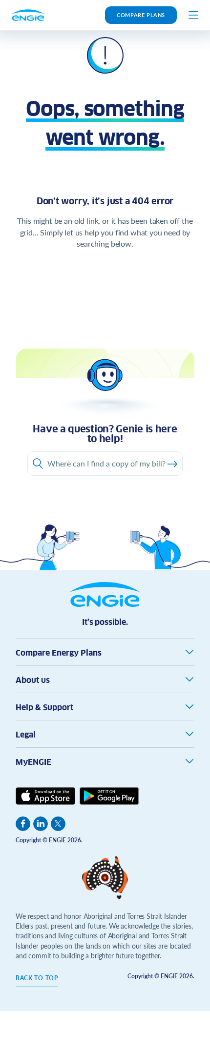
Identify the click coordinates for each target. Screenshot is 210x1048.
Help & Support (44, 707)
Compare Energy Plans (59, 653)
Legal (26, 735)
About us (33, 680)
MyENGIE (33, 762)
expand (189, 651)
